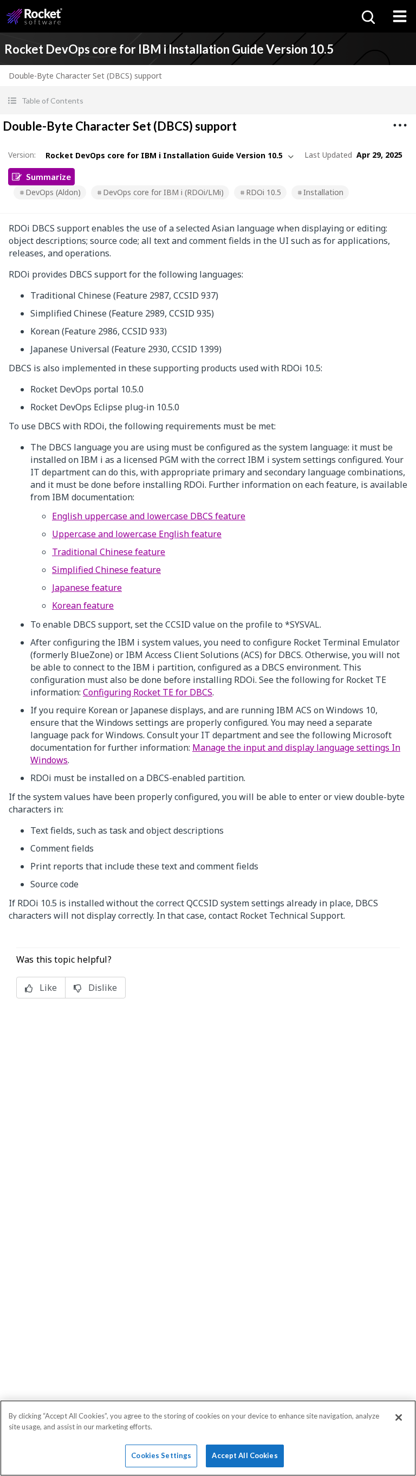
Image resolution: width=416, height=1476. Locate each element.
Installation (323, 192)
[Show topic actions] (400, 125)
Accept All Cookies (244, 1455)
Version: (22, 155)
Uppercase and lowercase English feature (137, 534)
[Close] (399, 1417)
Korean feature (83, 605)
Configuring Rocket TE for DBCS (147, 692)
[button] (208, 100)
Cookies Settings (161, 1455)
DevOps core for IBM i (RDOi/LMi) (163, 192)
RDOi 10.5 (263, 192)
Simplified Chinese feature (106, 570)
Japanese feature (87, 588)
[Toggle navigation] (400, 16)
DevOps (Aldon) (53, 192)
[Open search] (367, 16)
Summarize (48, 176)
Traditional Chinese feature (108, 552)
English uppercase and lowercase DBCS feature (148, 516)
